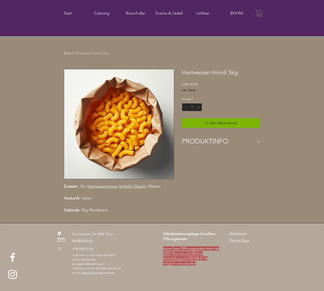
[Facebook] (13, 257)
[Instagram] (13, 274)
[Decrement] (185, 107)
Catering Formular (91, 272)
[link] (259, 13)
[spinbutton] (192, 107)
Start (67, 53)
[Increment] (198, 107)
